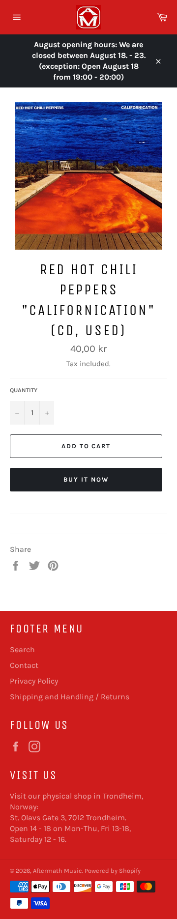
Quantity (23, 390)
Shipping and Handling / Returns (69, 696)
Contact (24, 665)
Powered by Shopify (113, 870)
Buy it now (86, 479)
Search (22, 649)
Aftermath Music (57, 870)
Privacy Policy (34, 681)
